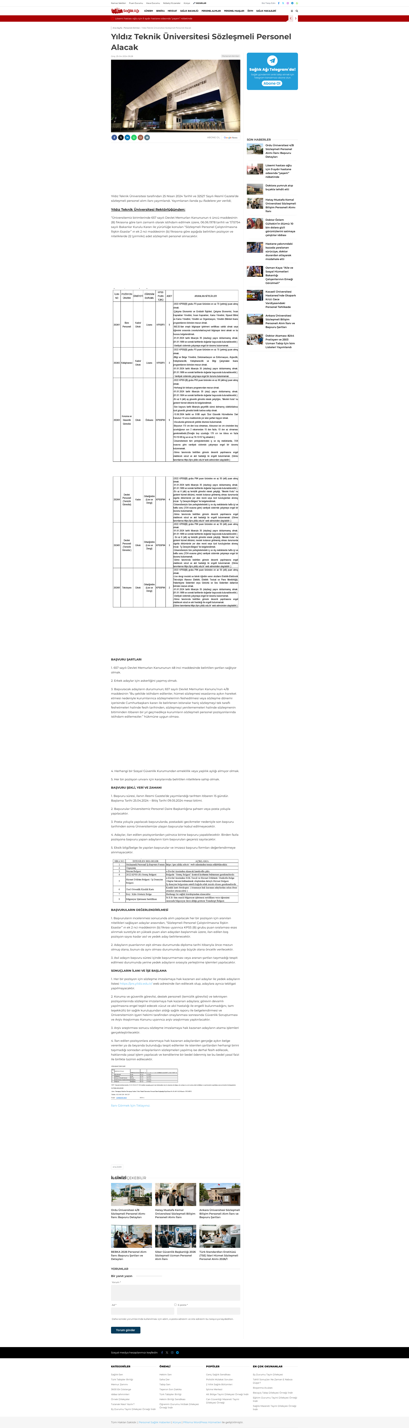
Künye (187, 3)
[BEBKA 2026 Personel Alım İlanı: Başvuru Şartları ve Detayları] (131, 1236)
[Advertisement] (175, 168)
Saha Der (164, 1379)
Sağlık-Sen (117, 1374)
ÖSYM (250, 10)
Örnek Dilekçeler (120, 1399)
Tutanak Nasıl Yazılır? (123, 1404)
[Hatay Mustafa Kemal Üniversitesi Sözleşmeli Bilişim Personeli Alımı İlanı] (175, 1194)
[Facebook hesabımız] (278, 3)
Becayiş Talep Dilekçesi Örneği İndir (273, 1392)
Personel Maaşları (234, 10)
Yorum (116, 1282)
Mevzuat (172, 10)
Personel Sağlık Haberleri (155, 1422)
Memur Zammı (119, 1384)
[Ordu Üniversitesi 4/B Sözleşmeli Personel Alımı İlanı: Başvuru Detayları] (131, 1194)
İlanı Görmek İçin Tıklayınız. (130, 1105)
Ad (114, 1305)
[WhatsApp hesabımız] (297, 3)
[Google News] (230, 137)
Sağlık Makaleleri (266, 10)
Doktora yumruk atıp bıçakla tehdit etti (137, 18)
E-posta (183, 1305)
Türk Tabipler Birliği (122, 1379)
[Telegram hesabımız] (292, 3)
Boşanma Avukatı (263, 1387)
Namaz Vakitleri (118, 3)
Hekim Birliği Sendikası (172, 1399)
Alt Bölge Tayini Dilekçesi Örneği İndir (227, 1394)
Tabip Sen (164, 1384)
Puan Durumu (136, 3)
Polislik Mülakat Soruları (219, 1379)
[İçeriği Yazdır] (147, 137)
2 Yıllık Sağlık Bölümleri (219, 1384)
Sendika (160, 10)
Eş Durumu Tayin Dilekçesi (268, 1374)
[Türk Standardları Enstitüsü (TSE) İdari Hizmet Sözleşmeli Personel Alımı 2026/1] (219, 1236)
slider (118, 1167)
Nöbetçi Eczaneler (172, 3)
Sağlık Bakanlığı (189, 10)
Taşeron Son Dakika (170, 1389)
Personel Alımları (211, 10)
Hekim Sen (165, 1374)
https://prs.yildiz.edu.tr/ (136, 983)
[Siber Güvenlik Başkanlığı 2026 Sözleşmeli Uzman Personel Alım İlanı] (175, 1236)
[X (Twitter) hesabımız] (283, 3)
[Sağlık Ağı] (125, 13)
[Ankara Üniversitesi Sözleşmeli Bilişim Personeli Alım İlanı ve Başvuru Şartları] (219, 1194)
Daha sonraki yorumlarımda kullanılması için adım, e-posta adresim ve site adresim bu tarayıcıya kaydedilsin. (172, 1319)
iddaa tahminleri (120, 1394)
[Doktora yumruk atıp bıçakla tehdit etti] (255, 193)
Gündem (148, 10)
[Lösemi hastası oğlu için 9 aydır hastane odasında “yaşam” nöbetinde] (255, 173)
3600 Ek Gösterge (121, 1389)
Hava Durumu (153, 3)
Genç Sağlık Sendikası (218, 1374)
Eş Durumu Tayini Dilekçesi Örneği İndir (133, 1409)
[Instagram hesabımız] (288, 3)
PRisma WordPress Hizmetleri (202, 1422)
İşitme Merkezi (214, 1389)
